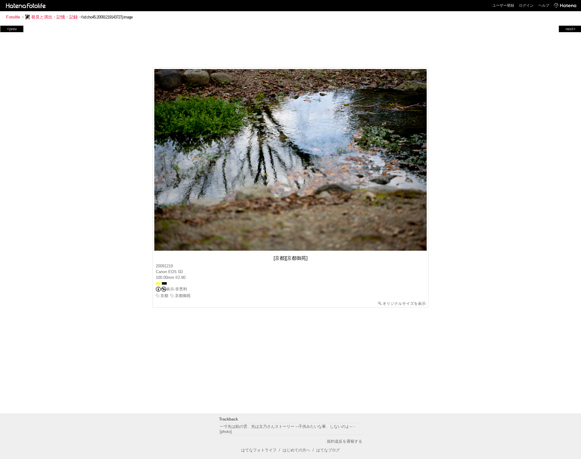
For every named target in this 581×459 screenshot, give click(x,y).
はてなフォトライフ (259, 450)
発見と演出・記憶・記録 (54, 17)
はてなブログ (328, 450)
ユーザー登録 (503, 5)
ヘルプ (543, 5)
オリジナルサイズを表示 (404, 303)
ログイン (526, 5)
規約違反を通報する (344, 441)
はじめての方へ (296, 450)
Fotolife (13, 17)
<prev (12, 29)
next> (571, 29)
